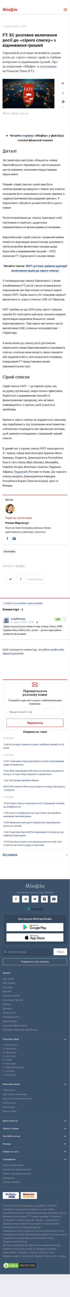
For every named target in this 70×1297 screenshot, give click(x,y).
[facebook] (7, 538)
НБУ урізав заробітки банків (24, 780)
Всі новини (10, 854)
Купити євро (9, 1107)
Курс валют (8, 979)
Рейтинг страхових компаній (16, 1174)
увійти (55, 649)
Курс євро (7, 987)
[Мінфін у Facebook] (16, 899)
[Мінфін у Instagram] (44, 899)
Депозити (7, 1008)
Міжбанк (7, 1004)
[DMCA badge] (35, 1266)
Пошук (60, 951)
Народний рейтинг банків (15, 1025)
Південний (20, 471)
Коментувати (35, 579)
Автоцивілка (9, 1178)
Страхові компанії (11, 1182)
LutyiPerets (18, 619)
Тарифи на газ (9, 1013)
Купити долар (9, 1103)
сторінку (27, 135)
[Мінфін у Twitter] (35, 899)
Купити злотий (10, 1111)
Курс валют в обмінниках (15, 1094)
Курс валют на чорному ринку (17, 1098)
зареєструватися (13, 653)
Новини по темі (35, 732)
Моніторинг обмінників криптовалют (20, 1030)
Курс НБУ (7, 991)
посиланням (48, 66)
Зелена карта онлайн (13, 1165)
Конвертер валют (11, 1017)
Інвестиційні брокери (13, 1000)
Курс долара (9, 983)
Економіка (9, 551)
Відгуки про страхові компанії (17, 1169)
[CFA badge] (46, 1196)
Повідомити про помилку (35, 961)
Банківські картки (11, 996)
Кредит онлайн (10, 1021)
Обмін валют (9, 1090)
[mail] (14, 538)
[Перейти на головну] (10, 10)
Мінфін (20, 566)
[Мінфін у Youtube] (54, 899)
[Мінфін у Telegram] (25, 899)
